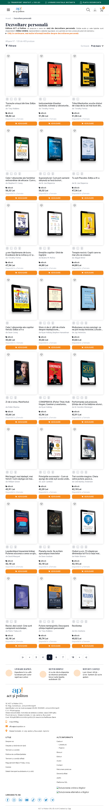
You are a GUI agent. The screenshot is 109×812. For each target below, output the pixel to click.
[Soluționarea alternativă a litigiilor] (73, 792)
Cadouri (60, 741)
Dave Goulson (47, 556)
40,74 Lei (43, 639)
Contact (59, 765)
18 (73, 657)
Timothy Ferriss (47, 109)
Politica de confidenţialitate (16, 754)
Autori (59, 761)
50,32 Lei (10, 191)
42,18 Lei (76, 489)
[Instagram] (14, 800)
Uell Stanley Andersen (84, 482)
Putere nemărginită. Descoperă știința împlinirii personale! (54, 627)
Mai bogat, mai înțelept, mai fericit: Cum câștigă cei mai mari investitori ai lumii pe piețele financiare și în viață (19, 477)
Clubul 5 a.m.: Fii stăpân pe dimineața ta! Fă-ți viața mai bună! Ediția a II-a (85, 552)
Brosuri (59, 752)
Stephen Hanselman (61, 333)
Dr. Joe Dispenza (48, 183)
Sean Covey (13, 333)
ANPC (59, 778)
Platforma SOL (62, 782)
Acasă (8, 18)
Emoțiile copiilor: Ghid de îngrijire (51, 253)
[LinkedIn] (20, 800)
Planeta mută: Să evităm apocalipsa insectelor (51, 552)
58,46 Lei (10, 116)
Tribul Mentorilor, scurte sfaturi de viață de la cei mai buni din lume (87, 104)
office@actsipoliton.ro (17, 726)
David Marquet (14, 556)
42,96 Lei (43, 415)
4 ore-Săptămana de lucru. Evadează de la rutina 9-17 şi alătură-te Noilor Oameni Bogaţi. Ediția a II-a (19, 253)
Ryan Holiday (46, 407)
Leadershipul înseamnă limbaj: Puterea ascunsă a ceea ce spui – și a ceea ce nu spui (21, 552)
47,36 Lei (76, 191)
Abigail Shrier (80, 258)
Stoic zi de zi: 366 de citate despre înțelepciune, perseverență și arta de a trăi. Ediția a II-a (53, 328)
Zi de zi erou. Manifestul (17, 402)
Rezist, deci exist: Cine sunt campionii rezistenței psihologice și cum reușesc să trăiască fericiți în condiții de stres (20, 627)
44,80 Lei (43, 265)
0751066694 (14, 722)
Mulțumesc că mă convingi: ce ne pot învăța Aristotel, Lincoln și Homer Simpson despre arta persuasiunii (87, 328)
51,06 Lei (43, 116)
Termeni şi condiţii (13, 750)
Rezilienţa (77, 626)
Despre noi (10, 741)
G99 (69, 809)
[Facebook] (8, 800)
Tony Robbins (13, 109)
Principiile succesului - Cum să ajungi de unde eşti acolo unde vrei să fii (54, 477)
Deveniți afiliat (62, 774)
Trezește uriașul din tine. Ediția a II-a (20, 104)
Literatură (63, 745)
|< (23, 657)
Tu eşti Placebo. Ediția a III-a (85, 178)
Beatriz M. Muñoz (48, 258)
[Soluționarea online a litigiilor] (71, 787)
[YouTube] (27, 800)
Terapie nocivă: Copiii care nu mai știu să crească (86, 253)
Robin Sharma (13, 407)
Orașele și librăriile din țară (16, 746)
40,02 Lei (76, 639)
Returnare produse (64, 769)
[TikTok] (33, 800)
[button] (8, 10)
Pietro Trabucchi (14, 631)
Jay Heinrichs (80, 333)
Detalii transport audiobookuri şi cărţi (20, 771)
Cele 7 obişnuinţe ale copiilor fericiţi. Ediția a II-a (20, 328)
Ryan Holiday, (47, 333)
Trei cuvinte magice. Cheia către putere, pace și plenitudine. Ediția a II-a (85, 477)
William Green (14, 482)
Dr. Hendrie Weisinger (84, 407)
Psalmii (61, 748)
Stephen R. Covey (15, 183)
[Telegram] (52, 800)
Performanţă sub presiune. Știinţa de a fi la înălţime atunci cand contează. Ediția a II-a (87, 403)
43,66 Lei (10, 340)
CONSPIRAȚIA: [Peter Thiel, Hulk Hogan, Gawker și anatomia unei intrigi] (54, 403)
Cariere (8, 767)
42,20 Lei (43, 489)
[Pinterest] (39, 800)
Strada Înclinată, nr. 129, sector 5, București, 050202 (29, 731)
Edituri (59, 757)
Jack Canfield (47, 482)
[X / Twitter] (46, 800)
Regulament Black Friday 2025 (18, 763)
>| (86, 657)
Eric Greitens (80, 631)
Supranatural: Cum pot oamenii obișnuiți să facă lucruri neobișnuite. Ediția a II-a (54, 179)
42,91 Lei (76, 415)
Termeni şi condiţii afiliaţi (15, 759)
